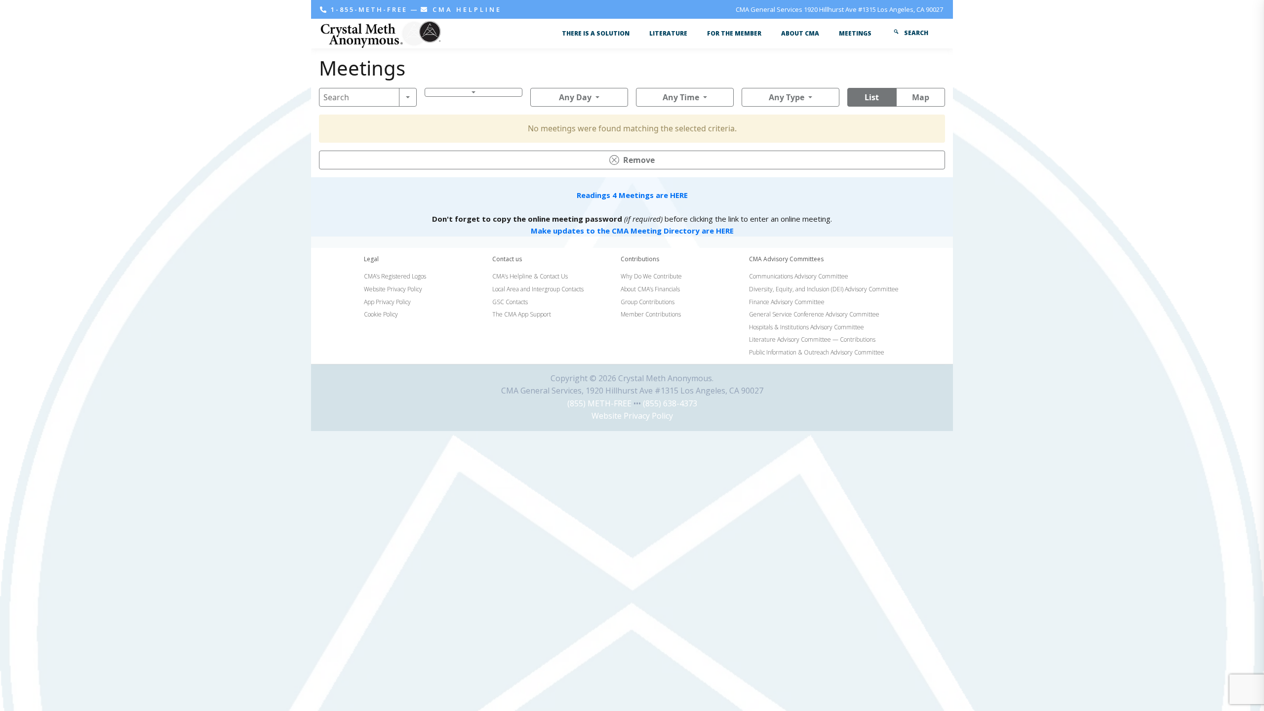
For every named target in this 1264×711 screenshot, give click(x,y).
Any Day (575, 97)
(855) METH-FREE (599, 403)
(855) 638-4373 (670, 403)
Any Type (786, 97)
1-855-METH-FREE (369, 9)
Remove (639, 160)
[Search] (408, 97)
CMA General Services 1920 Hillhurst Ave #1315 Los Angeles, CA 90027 (839, 9)
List (872, 97)
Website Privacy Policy (632, 415)
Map (920, 97)
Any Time (681, 97)
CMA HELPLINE (465, 9)
